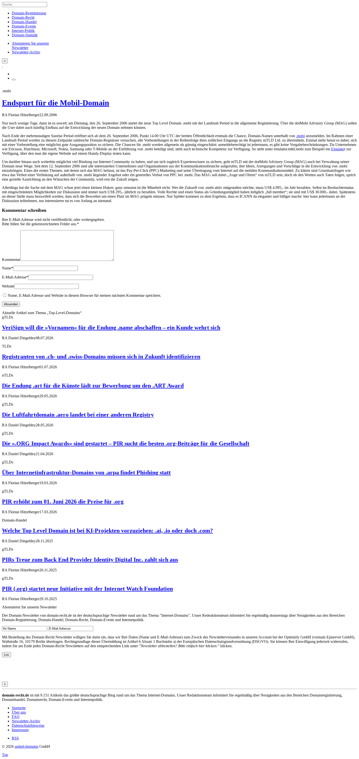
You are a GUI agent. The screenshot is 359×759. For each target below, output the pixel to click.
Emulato (337, 149)
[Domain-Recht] (2, 65)
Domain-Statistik (25, 35)
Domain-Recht (23, 17)
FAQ (16, 717)
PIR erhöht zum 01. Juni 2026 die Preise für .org (63, 501)
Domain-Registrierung (29, 13)
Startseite (19, 708)
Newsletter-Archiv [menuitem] (26, 52)
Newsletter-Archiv (26, 721)
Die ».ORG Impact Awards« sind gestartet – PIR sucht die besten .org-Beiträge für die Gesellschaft (125, 443)
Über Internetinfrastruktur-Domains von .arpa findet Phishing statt (86, 472)
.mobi (300, 136)
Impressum (20, 730)
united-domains (26, 746)
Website (8, 286)
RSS (15, 738)
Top (5, 755)
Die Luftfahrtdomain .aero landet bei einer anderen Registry (78, 414)
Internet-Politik (23, 31)
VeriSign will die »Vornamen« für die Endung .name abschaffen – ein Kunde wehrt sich (111, 327)
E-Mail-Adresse (15, 277)
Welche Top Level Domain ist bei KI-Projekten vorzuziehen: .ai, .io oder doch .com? (107, 530)
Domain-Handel (24, 22)
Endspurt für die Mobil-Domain (55, 102)
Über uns (19, 712)
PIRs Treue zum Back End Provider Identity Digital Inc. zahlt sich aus (90, 559)
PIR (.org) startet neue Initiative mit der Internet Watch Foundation (87, 588)
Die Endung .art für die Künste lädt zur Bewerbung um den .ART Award (93, 385)
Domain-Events (24, 26)
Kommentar (11, 259)
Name (7, 268)
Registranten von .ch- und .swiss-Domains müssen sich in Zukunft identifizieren (101, 356)
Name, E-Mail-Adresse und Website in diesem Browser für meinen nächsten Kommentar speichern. (84, 295)
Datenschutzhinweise (28, 725)
